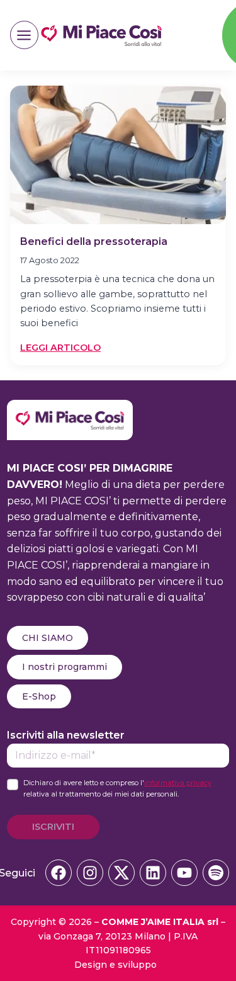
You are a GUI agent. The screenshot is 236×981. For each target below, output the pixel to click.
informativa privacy (177, 782)
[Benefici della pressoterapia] (118, 155)
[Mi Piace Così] (70, 408)
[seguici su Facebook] (58, 872)
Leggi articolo (60, 348)
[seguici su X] (121, 872)
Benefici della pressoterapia (93, 241)
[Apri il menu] (24, 35)
